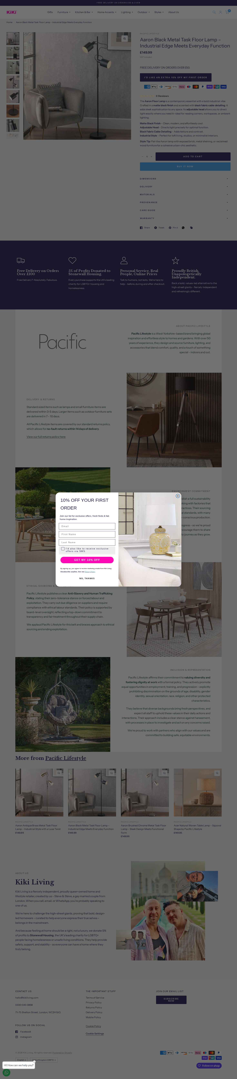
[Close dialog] (178, 496)
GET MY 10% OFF (87, 560)
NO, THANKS (87, 578)
